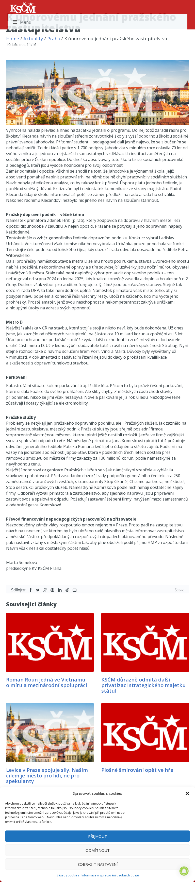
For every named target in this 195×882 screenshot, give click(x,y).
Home (12, 39)
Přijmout (97, 836)
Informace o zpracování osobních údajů (110, 875)
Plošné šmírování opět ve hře (137, 770)
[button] (187, 793)
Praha (53, 39)
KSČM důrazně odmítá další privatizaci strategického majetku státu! (143, 685)
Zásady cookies (67, 875)
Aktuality (33, 39)
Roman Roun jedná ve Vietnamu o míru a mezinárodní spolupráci (46, 682)
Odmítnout (98, 850)
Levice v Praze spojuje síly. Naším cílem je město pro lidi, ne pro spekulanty (47, 776)
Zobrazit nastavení (97, 864)
